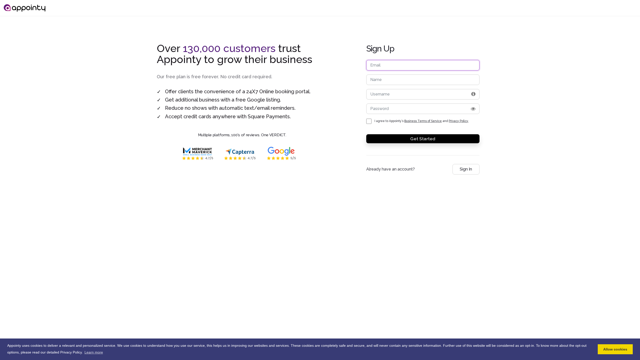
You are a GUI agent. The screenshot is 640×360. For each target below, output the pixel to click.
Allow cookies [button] (615, 349)
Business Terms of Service (423, 121)
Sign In (466, 169)
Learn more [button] (93, 352)
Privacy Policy (458, 121)
